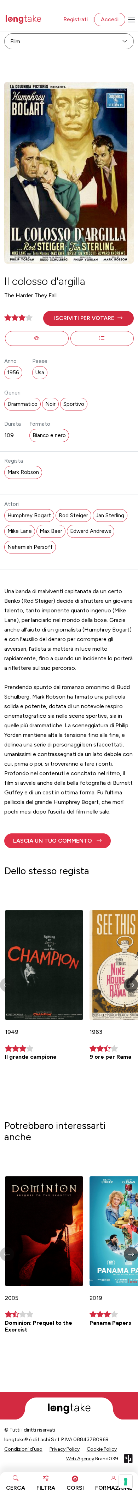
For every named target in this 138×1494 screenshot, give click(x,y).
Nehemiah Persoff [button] (30, 547)
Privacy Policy (65, 1449)
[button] (88, 318)
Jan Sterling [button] (110, 515)
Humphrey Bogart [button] (29, 515)
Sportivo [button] (73, 404)
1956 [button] (13, 372)
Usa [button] (39, 372)
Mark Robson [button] (23, 472)
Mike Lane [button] (19, 531)
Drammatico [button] (22, 404)
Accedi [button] (110, 19)
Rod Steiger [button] (73, 515)
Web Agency (80, 1459)
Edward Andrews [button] (90, 531)
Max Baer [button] (51, 531)
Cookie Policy (102, 1449)
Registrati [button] (75, 19)
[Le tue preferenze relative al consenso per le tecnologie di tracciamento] (125, 1481)
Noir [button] (50, 404)
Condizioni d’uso (23, 1449)
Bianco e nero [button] (49, 435)
